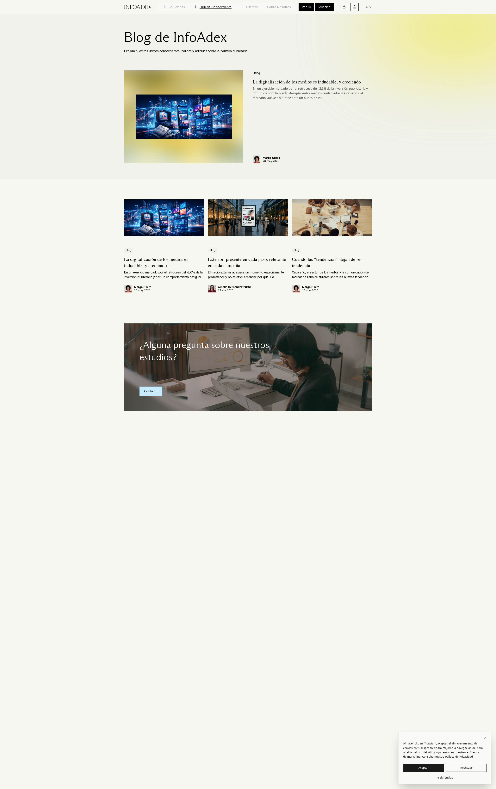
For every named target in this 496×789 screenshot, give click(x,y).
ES (366, 7)
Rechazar (466, 767)
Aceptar (423, 767)
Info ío (306, 7)
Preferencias (445, 777)
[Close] (485, 738)
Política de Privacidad (459, 756)
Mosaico (324, 7)
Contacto (151, 391)
